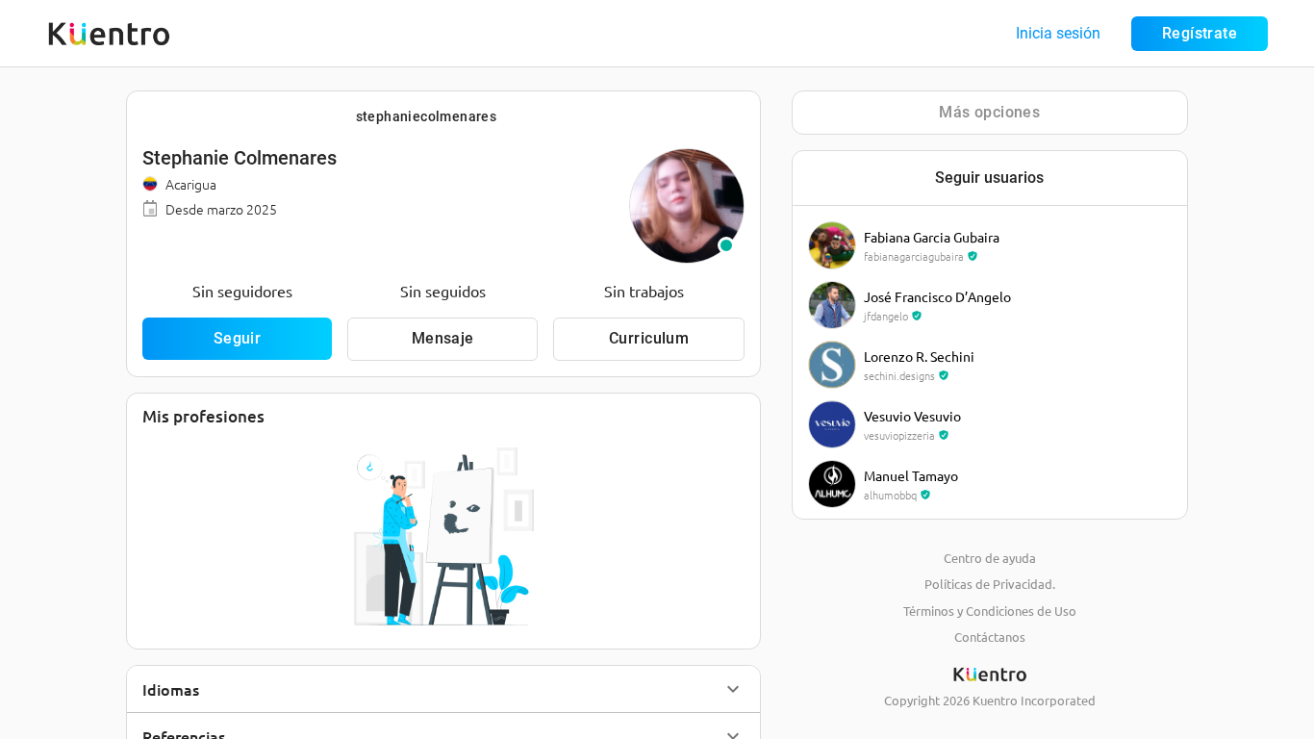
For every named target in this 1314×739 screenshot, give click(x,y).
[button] (443, 689)
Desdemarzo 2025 (221, 208)
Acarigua (190, 183)
